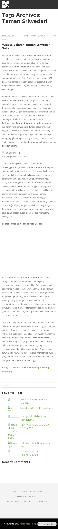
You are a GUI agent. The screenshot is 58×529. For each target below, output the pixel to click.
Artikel (25, 36)
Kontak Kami (42, 501)
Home (14, 491)
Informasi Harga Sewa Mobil (19, 501)
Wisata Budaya (38, 36)
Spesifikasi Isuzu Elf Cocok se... (37, 408)
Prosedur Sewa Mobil (27, 496)
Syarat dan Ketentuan (31, 491)
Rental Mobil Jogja (28, 523)
